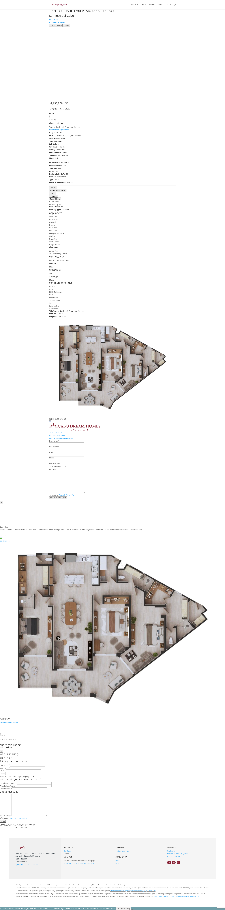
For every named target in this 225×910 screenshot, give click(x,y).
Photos (66, 25)
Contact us (171, 851)
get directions (5, 541)
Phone (51, 458)
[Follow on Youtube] (178, 862)
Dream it (134, 5)
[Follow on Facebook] (169, 862)
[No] (132, 909)
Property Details (56, 25)
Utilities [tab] (52, 193)
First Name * (54, 441)
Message (52, 469)
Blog (117, 863)
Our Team (67, 851)
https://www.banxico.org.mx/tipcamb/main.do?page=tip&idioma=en (133, 891)
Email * (52, 452)
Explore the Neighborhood (59, 130)
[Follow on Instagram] (174, 862)
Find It (143, 5)
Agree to (55, 495)
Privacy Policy (125, 909)
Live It (160, 5)
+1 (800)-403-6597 (56, 433)
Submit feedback (173, 856)
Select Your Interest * (8, 776)
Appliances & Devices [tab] (58, 190)
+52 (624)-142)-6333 (57, 435)
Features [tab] (53, 188)
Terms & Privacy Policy (67, 495)
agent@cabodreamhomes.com (61, 438)
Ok (118, 909)
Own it (152, 5)
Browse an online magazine (177, 854)
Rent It (168, 5)
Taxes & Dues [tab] (55, 199)
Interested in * (54, 463)
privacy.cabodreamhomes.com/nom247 (79, 863)
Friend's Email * (6, 789)
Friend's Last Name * (8, 786)
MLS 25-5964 (54, 19)
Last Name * (54, 446)
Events (117, 860)
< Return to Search (57, 22)
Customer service (122, 851)
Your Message (5, 815)
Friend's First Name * (8, 783)
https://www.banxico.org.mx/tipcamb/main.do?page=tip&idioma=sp (176, 896)
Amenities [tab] (53, 196)
